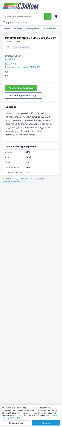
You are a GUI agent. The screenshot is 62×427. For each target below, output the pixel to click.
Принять (46, 423)
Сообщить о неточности (14, 181)
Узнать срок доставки (20, 88)
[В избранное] (7, 47)
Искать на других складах (23, 95)
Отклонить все (16, 423)
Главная (6, 29)
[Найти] (47, 16)
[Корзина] (56, 16)
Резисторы (18, 29)
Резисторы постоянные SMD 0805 (33, 29)
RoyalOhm (10, 59)
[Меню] (56, 6)
